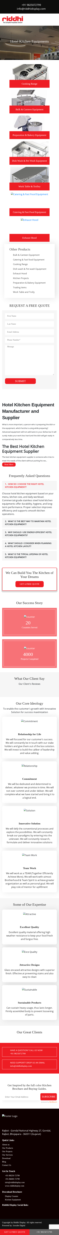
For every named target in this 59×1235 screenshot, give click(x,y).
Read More (8, 464)
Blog (4, 1162)
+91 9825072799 (31, 5)
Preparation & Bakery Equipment (29, 282)
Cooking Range (20, 264)
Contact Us (6, 1165)
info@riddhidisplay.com (31, 8)
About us (5, 1145)
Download (6, 1158)
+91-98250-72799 (12, 1176)
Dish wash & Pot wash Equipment (29, 268)
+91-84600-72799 (12, 1179)
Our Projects (7, 1151)
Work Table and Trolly (24, 292)
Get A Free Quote (29, 584)
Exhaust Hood (20, 273)
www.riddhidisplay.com (14, 1186)
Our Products (7, 1148)
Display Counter (11, 1196)
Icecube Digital (19, 1225)
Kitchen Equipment (13, 1200)
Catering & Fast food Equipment (28, 259)
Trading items (19, 287)
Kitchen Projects (21, 278)
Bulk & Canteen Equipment (26, 254)
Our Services (7, 1155)
